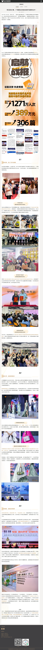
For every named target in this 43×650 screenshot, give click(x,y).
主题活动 (21, 6)
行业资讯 (25, 6)
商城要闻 (17, 6)
